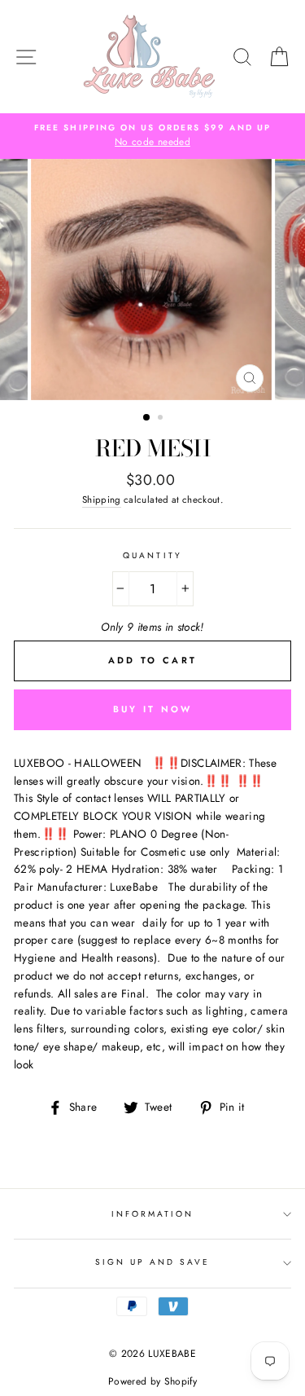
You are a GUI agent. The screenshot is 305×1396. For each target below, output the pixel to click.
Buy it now (153, 709)
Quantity (152, 555)
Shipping (101, 499)
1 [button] (147, 418)
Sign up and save (153, 1262)
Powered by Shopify (152, 1381)
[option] (152, 136)
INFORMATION (152, 1214)
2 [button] (162, 419)
